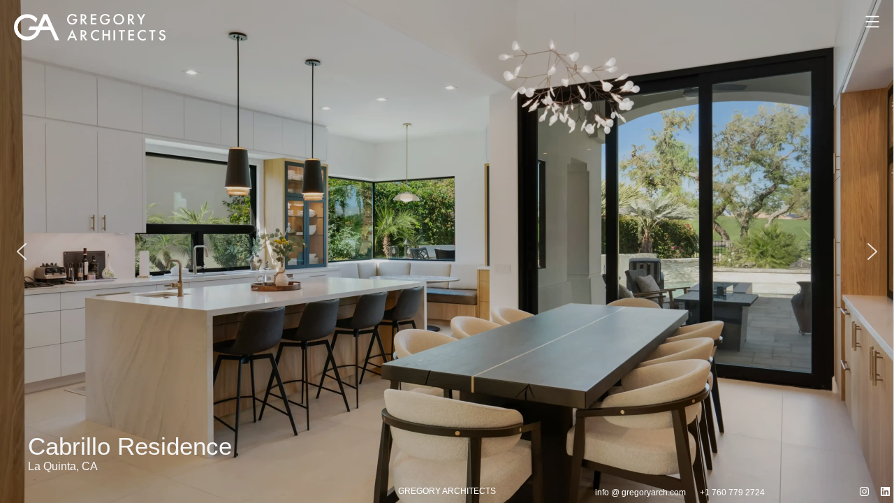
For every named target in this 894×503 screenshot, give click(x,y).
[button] (447, 251)
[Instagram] (864, 491)
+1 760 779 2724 (732, 492)
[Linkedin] (885, 491)
